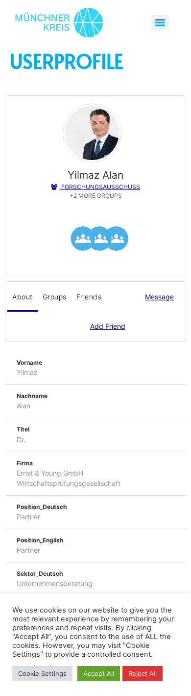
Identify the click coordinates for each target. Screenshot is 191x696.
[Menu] (160, 22)
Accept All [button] (98, 673)
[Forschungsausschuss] (116, 239)
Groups (55, 297)
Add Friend (107, 326)
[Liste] (83, 239)
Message (159, 297)
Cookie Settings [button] (42, 673)
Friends (89, 297)
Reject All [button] (142, 673)
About (22, 297)
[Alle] (99, 239)
